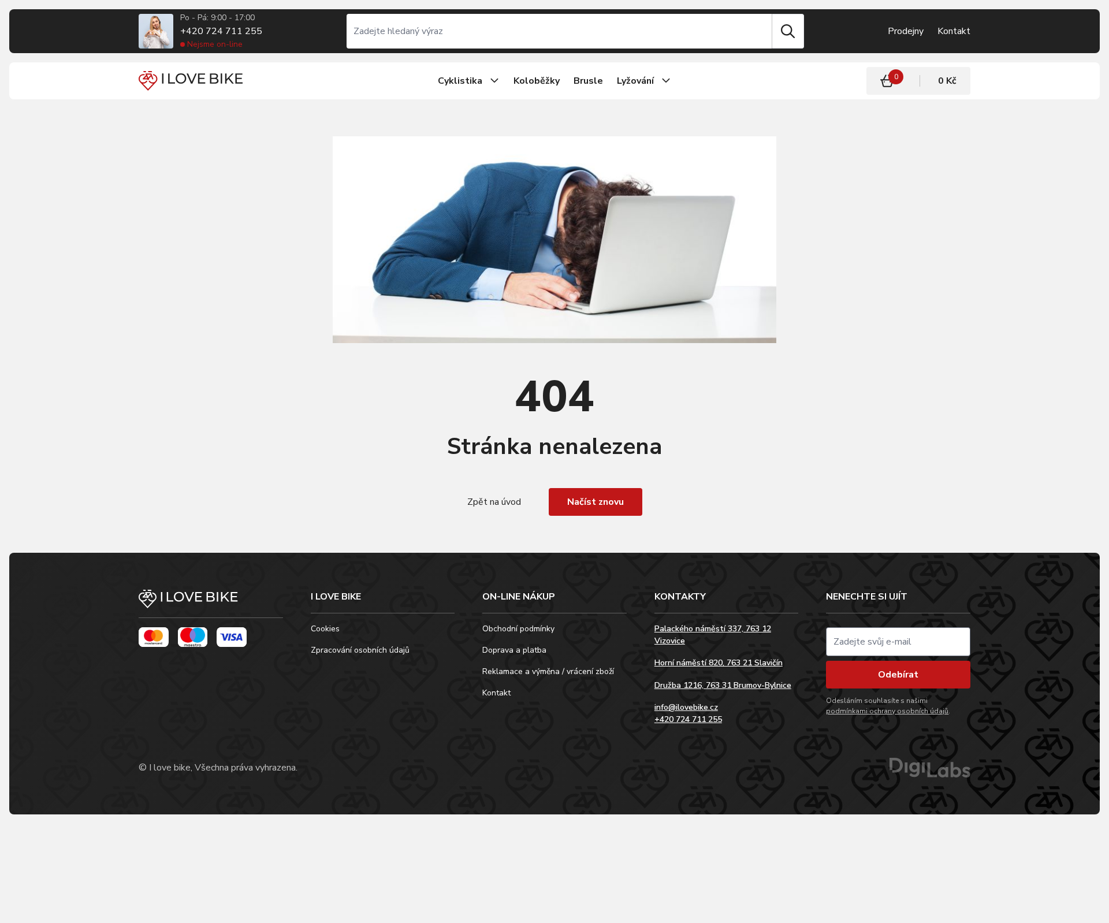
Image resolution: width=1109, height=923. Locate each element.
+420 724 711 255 (221, 31)
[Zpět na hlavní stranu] (211, 604)
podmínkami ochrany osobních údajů (887, 711)
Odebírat (898, 674)
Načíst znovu (595, 502)
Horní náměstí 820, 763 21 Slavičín (718, 662)
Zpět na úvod (494, 502)
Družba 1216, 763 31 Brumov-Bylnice (722, 685)
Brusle (588, 81)
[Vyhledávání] (559, 31)
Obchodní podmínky (518, 628)
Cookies (325, 628)
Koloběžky (536, 81)
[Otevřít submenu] (494, 81)
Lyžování (635, 81)
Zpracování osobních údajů (360, 650)
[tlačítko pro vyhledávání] (788, 31)
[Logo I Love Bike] (191, 80)
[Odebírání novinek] (898, 641)
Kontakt (953, 31)
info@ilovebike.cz (686, 707)
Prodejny (906, 31)
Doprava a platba (514, 650)
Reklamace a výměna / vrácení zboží (548, 671)
